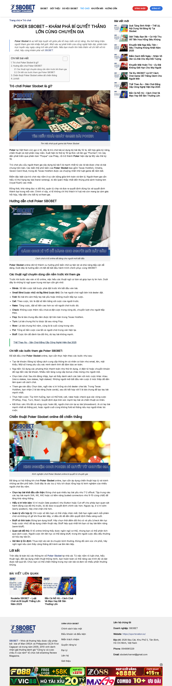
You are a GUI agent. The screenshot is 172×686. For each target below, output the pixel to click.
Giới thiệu (55, 8)
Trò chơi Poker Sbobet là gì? (25, 62)
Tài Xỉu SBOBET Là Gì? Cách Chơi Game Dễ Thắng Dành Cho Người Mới (145, 76)
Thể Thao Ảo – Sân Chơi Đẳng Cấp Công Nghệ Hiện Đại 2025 (144, 85)
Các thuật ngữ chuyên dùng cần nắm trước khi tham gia (42, 69)
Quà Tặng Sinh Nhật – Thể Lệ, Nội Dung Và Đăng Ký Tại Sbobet (144, 28)
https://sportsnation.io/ (134, 634)
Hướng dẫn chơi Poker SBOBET (27, 66)
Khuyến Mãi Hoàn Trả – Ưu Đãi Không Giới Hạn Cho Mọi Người (145, 66)
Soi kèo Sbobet (70, 8)
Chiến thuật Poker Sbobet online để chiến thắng (35, 75)
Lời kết (16, 78)
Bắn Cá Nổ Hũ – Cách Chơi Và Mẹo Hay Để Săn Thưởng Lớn (59, 601)
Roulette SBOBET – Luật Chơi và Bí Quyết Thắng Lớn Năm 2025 (25, 601)
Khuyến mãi (97, 8)
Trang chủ (14, 20)
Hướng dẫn (111, 8)
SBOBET (44, 8)
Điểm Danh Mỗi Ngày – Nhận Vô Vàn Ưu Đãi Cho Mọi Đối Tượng (145, 57)
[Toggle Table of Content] (64, 58)
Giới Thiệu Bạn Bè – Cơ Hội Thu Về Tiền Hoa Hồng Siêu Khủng (145, 38)
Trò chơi (84, 8)
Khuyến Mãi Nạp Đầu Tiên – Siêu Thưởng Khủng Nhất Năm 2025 (145, 48)
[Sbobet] (22, 8)
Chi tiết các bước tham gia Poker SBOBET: (36, 72)
